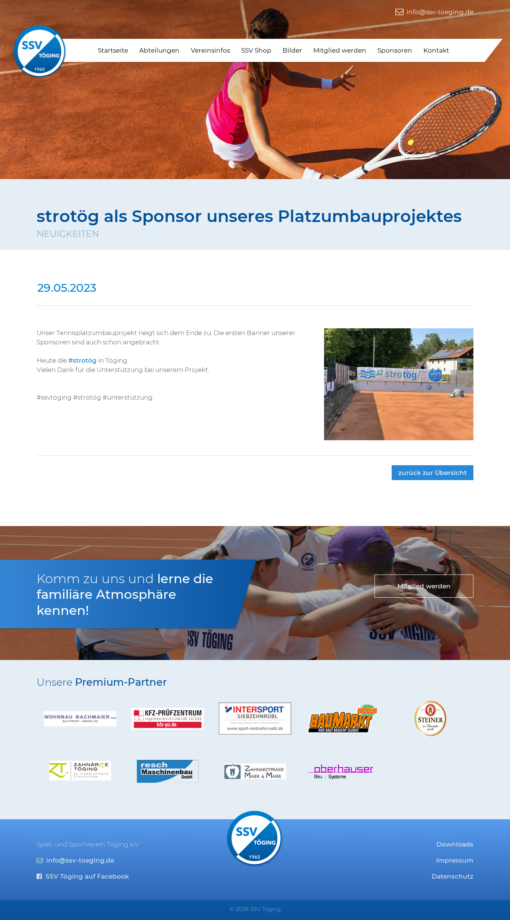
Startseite (113, 50)
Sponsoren (394, 50)
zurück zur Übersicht (432, 472)
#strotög (82, 360)
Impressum (454, 860)
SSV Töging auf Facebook (86, 876)
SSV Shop (256, 50)
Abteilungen (159, 50)
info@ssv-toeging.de (439, 12)
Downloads (454, 844)
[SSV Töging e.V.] (40, 51)
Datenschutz (452, 876)
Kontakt (436, 50)
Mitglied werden (339, 50)
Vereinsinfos (210, 50)
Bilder (292, 50)
